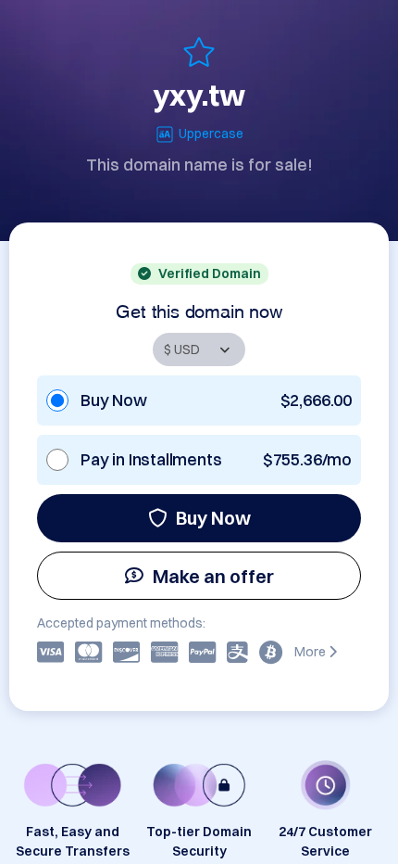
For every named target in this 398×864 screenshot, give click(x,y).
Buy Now (213, 517)
